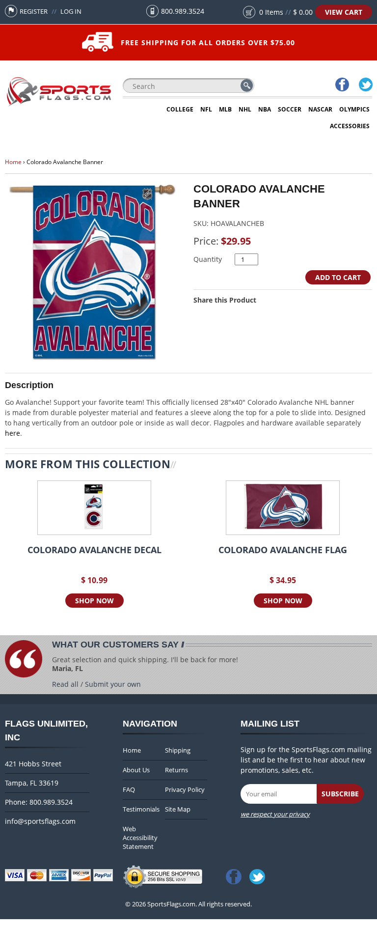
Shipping (177, 750)
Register (34, 11)
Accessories (350, 126)
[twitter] (365, 86)
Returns (176, 769)
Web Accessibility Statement (140, 837)
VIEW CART (343, 12)
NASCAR (320, 109)
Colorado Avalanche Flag (282, 550)
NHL (245, 109)
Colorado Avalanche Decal (94, 550)
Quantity (207, 259)
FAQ (129, 789)
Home (13, 162)
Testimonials (141, 809)
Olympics (354, 109)
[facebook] (342, 86)
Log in (70, 11)
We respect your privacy (275, 814)
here (12, 433)
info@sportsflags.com (40, 821)
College (179, 109)
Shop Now (94, 600)
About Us (136, 769)
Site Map (177, 809)
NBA (264, 109)
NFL (206, 109)
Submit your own (113, 684)
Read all (65, 684)
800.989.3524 (182, 11)
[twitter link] (259, 873)
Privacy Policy (185, 789)
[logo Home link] (59, 106)
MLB (225, 109)
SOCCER (289, 109)
